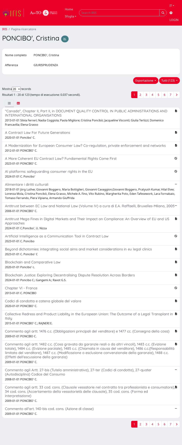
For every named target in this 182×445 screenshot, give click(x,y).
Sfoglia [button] (69, 16)
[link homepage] (13, 13)
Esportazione (144, 80)
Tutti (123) (168, 80)
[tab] (9, 103)
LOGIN (174, 20)
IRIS (4, 29)
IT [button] (171, 6)
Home (69, 9)
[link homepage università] (44, 13)
